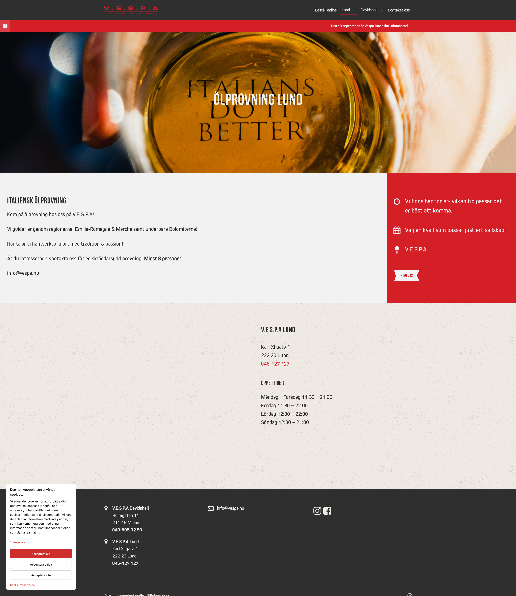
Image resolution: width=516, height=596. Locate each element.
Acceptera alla (41, 554)
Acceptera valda (41, 564)
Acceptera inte (41, 575)
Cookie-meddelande (22, 585)
